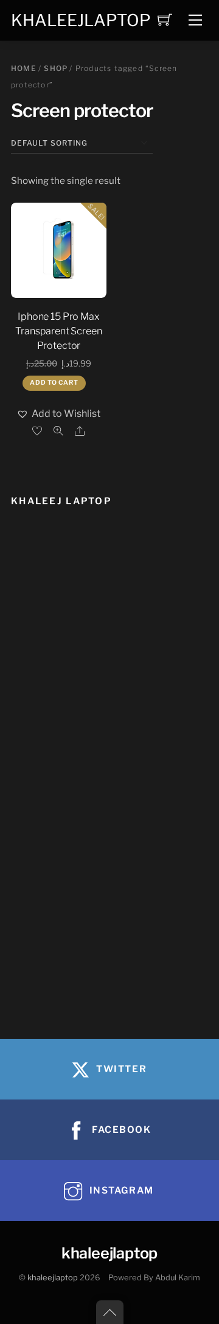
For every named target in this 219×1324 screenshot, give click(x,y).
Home (23, 68)
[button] (58, 413)
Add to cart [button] (54, 383)
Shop (56, 68)
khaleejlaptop (52, 1277)
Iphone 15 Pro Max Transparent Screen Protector (58, 331)
